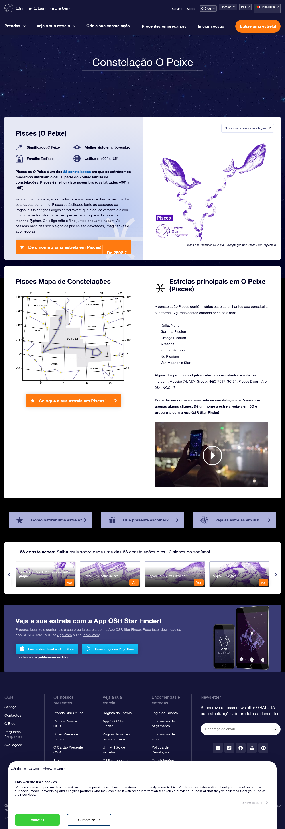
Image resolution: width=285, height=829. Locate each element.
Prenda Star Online (68, 713)
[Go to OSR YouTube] (252, 748)
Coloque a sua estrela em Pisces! (72, 400)
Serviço (177, 8)
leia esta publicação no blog (46, 657)
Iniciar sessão (211, 26)
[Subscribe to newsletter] (275, 729)
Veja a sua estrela (53, 25)
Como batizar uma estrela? (56, 519)
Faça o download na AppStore (51, 649)
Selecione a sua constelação (245, 128)
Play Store (91, 635)
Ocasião (226, 7)
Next (276, 574)
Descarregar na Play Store (114, 649)
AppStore (64, 635)
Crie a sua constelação (108, 25)
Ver (69, 582)
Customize (86, 820)
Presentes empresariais (164, 26)
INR (243, 7)
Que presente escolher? (146, 519)
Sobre (191, 8)
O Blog (206, 8)
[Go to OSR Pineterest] (263, 748)
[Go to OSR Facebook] (241, 748)
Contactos (12, 715)
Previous (9, 574)
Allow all (37, 820)
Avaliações (13, 745)
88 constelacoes (77, 171)
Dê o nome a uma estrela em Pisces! (77, 249)
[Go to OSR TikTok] (229, 748)
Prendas (12, 25)
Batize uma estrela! (258, 26)
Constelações (163, 760)
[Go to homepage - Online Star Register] (37, 8)
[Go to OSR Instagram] (218, 748)
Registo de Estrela (117, 713)
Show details (252, 802)
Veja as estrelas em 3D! (237, 519)
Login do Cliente (165, 713)
